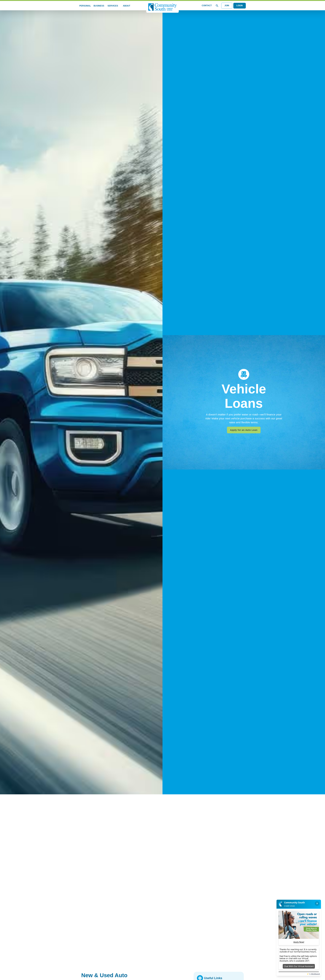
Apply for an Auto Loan (243, 430)
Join (226, 5)
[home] (162, 7)
